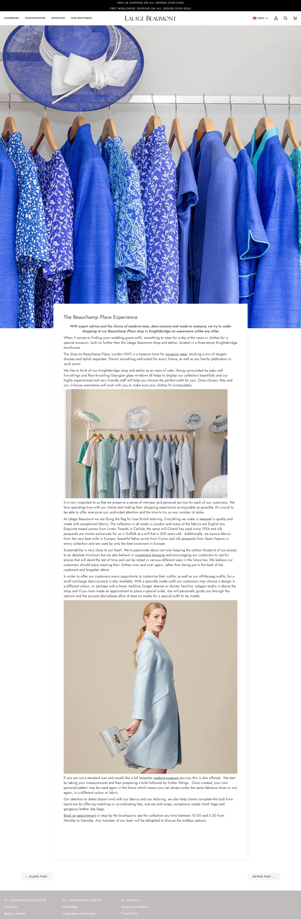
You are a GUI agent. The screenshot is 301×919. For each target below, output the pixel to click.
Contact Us (10, 906)
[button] (13, 18)
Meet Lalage (70, 906)
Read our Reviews (15, 913)
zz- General (130, 900)
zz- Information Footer (82, 900)
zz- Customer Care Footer (25, 900)
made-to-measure (166, 777)
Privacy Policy (129, 913)
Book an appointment (80, 815)
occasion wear (176, 354)
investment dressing (150, 555)
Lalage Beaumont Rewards (79, 913)
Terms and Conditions (134, 906)
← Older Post (36, 876)
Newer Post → (264, 876)
